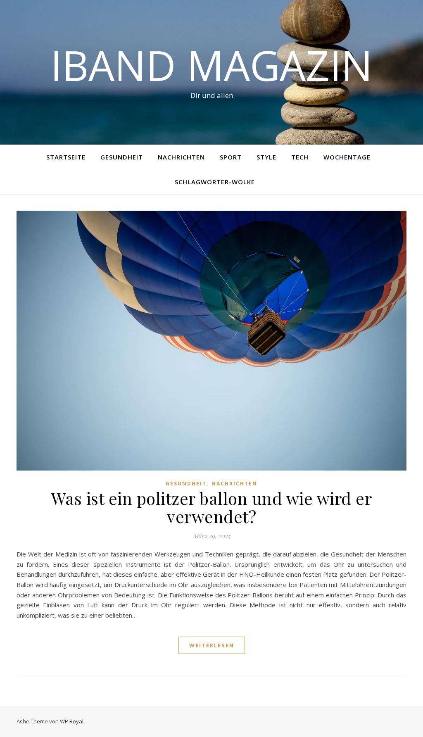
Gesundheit (121, 157)
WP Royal (71, 721)
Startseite (66, 157)
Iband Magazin (211, 65)
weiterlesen (211, 645)
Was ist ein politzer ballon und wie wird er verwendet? (211, 507)
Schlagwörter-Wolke (215, 182)
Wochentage (347, 157)
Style (266, 157)
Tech (300, 157)
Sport (231, 157)
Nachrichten (181, 157)
